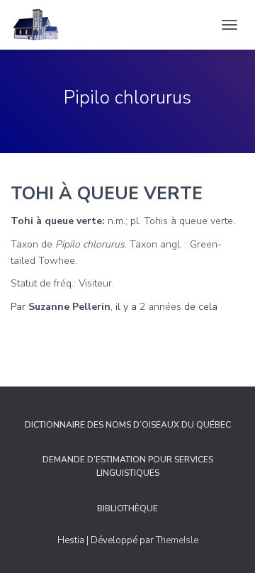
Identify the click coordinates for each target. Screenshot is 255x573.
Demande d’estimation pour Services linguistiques (127, 466)
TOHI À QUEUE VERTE (107, 194)
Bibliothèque (127, 508)
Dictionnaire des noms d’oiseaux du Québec (128, 424)
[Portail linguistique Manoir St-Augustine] (41, 25)
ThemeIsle (177, 540)
